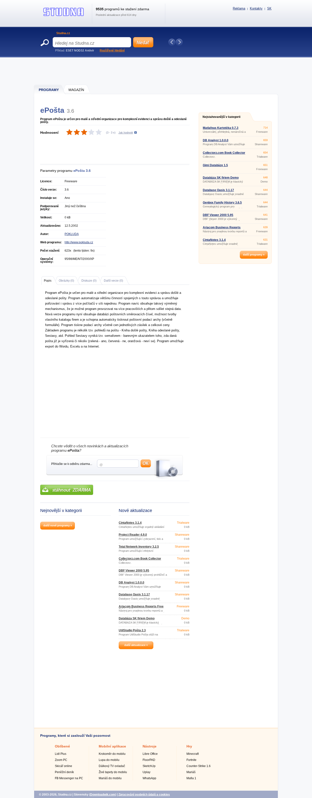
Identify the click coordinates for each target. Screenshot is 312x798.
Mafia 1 (191, 778)
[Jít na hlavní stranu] (63, 16)
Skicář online (63, 766)
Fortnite (191, 760)
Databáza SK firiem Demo (137, 618)
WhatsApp (149, 778)
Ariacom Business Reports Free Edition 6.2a (141, 608)
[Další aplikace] (179, 42)
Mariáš (190, 772)
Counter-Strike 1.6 (198, 766)
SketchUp (149, 766)
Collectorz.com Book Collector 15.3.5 (140, 560)
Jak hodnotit (125, 132)
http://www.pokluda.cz (79, 242)
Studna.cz (63, 33)
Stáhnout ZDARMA (66, 490)
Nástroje (149, 746)
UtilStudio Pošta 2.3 (132, 630)
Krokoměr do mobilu (112, 754)
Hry (189, 746)
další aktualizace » (136, 645)
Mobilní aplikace (112, 746)
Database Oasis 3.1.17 (134, 594)
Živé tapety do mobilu (113, 772)
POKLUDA (72, 234)
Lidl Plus (60, 754)
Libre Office (150, 754)
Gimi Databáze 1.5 (215, 165)
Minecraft (192, 754)
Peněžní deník (64, 772)
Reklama (239, 8)
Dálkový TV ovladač (112, 766)
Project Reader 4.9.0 (133, 534)
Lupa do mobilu (109, 760)
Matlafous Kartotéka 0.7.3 (220, 128)
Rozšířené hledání (112, 50)
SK (269, 8)
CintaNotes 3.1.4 (130, 522)
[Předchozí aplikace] (172, 42)
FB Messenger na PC (69, 778)
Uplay (146, 772)
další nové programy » (57, 525)
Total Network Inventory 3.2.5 (139, 546)
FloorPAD (149, 760)
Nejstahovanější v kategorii (221, 117)
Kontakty (256, 8)
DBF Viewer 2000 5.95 (134, 570)
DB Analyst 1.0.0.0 (131, 582)
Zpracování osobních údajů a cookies (144, 794)
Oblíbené (62, 746)
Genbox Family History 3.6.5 (222, 202)
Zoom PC (61, 760)
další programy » (253, 254)
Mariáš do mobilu (110, 778)
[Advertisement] (156, 71)
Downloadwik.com (102, 794)
